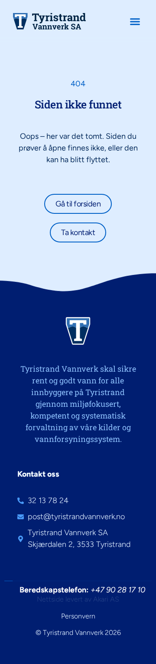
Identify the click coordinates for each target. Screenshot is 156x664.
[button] (135, 21)
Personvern (78, 616)
